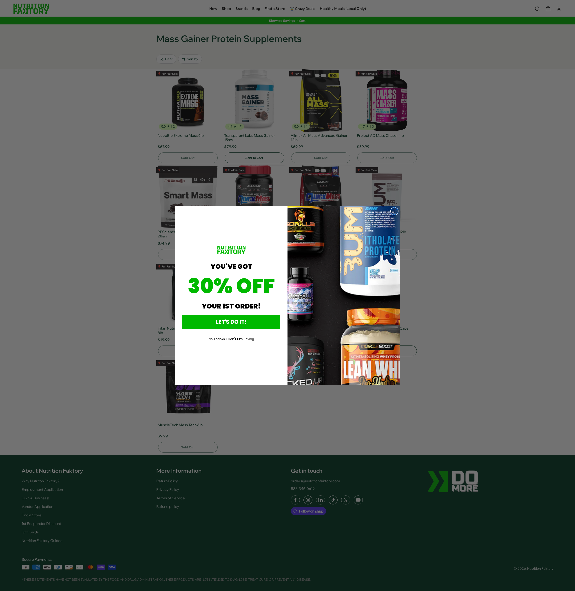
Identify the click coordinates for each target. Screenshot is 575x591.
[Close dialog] (394, 211)
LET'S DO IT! (231, 322)
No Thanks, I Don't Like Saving (231, 339)
